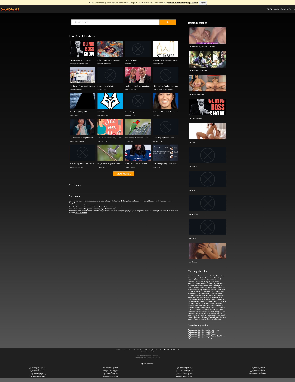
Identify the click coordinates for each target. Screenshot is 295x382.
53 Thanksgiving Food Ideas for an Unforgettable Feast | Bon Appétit (176, 138)
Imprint (277, 9)
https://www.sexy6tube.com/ (184, 367)
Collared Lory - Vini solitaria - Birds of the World (141, 138)
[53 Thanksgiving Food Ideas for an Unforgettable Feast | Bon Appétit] (165, 134)
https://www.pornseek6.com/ (184, 372)
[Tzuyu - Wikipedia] (138, 108)
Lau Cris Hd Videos (195, 118)
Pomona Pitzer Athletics (105, 86)
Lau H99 (192, 142)
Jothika (196, 286)
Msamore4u (212, 288)
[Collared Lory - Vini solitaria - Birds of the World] (138, 134)
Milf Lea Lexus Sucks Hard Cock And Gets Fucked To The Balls (206, 314)
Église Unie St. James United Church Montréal (168, 60)
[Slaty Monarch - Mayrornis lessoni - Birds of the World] (110, 160)
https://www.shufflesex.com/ (37, 376)
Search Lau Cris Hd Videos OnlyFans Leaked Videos (207, 336)
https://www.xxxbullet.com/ (110, 369)
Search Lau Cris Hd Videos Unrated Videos (204, 330)
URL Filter (167, 350)
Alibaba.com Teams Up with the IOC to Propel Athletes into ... (91, 86)
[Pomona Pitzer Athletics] (110, 82)
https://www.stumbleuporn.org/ (257, 373)
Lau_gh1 (192, 190)
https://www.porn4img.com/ (257, 372)
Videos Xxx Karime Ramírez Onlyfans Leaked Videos (206, 289)
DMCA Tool (175, 350)
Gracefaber (192, 295)
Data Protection (157, 350)
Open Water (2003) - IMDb (79, 112)
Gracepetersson (211, 295)
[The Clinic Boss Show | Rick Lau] (82, 57)
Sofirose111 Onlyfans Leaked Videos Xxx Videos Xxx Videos (206, 308)
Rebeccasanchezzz (214, 311)
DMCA (269, 9)
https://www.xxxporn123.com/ (111, 372)
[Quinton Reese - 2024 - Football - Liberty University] (138, 160)
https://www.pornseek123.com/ (184, 370)
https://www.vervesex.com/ (110, 367)
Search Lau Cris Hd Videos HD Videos (203, 334)
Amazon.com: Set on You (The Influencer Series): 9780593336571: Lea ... (122, 138)
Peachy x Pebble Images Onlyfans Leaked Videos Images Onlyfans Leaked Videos (207, 318)
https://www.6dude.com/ (37, 372)
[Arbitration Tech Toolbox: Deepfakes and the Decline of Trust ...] (165, 82)
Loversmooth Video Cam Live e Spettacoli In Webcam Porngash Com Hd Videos (204, 281)
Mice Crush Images (202, 303)
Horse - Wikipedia (131, 60)
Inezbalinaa (201, 295)
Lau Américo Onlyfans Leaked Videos (202, 47)
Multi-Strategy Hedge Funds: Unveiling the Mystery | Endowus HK (175, 164)
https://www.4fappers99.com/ (37, 369)
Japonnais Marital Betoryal (197, 311)
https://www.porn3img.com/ (257, 370)
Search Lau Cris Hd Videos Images (201, 338)
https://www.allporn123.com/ (184, 375)
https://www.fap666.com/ (37, 373)
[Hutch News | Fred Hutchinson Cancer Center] (138, 82)
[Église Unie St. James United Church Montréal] (165, 57)
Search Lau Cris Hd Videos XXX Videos (203, 332)
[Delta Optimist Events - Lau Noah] (110, 57)
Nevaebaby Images (194, 317)
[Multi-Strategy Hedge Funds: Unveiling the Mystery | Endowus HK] (165, 160)
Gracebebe (203, 288)
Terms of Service (288, 9)
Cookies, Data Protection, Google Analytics (183, 3)
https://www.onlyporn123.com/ (184, 376)
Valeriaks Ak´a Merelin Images (198, 276)
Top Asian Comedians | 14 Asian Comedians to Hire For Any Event (92, 138)
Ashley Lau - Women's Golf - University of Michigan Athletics (173, 112)
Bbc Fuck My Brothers (217, 276)
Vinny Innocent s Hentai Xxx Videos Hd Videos (206, 312)
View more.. (124, 174)
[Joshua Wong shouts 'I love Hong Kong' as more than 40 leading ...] (82, 160)
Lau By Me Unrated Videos (198, 70)
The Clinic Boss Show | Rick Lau (80, 60)
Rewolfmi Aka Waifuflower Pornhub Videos (206, 296)
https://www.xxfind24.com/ (111, 373)
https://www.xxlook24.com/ (111, 375)
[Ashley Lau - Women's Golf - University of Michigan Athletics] (165, 108)
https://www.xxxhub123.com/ (111, 370)
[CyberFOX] (110, 108)
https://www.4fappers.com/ (37, 367)
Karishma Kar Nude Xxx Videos (198, 307)
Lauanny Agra (193, 214)
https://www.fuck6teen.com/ (184, 369)
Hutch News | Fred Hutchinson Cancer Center (140, 86)
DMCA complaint (81, 213)
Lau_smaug (193, 166)
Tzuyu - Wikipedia (131, 112)
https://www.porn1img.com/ (257, 367)
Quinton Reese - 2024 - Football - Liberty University (142, 164)
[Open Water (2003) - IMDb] (82, 108)
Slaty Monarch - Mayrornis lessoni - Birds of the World (115, 164)
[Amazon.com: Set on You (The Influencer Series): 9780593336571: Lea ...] (110, 134)
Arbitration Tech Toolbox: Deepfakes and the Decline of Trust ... (175, 86)
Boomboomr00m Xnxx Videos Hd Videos (209, 305)
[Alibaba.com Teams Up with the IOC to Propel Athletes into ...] (82, 82)
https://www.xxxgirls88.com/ (110, 376)
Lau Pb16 (192, 238)
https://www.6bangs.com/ (37, 370)
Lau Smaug (193, 262)
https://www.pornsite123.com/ (37, 375)
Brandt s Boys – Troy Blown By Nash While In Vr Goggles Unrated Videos (206, 300)
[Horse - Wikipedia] (138, 57)
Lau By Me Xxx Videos (196, 94)
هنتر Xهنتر (219, 309)
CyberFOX (100, 112)
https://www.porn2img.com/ (257, 369)
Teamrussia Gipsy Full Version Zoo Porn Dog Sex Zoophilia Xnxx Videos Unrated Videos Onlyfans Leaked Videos (206, 292)
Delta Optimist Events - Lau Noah (108, 60)
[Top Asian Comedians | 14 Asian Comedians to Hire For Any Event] (82, 134)
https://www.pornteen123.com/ (184, 373)
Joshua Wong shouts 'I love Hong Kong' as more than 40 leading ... (92, 164)
